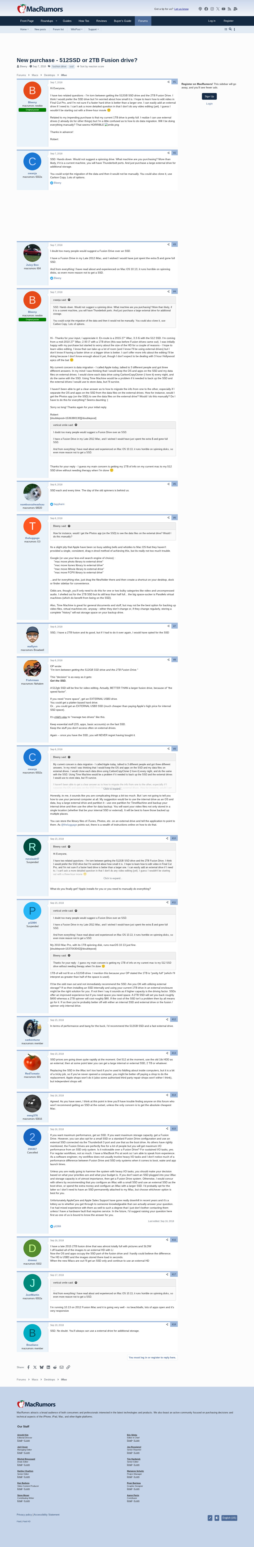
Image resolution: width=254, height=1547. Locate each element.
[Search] (230, 29)
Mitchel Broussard (26, 1459)
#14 (174, 1095)
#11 (174, 902)
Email (19, 1440)
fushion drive (59, 66)
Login (209, 103)
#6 (174, 517)
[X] (218, 9)
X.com (27, 1440)
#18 (174, 1324)
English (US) (229, 1517)
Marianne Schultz (135, 1471)
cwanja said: (60, 300)
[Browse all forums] (226, 29)
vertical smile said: (63, 425)
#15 (174, 1128)
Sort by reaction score (92, 66)
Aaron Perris (133, 1495)
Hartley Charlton (25, 1471)
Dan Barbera (23, 1483)
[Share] (168, 82)
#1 (174, 82)
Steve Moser (23, 1495)
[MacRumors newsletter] (235, 9)
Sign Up (209, 96)
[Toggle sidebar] (235, 29)
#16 (174, 1240)
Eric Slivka (132, 1435)
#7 (174, 626)
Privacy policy (24, 1514)
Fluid (19, 1521)
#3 (174, 244)
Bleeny (23, 66)
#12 (174, 1019)
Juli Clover (22, 1447)
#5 (174, 484)
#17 (174, 1274)
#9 (174, 749)
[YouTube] (223, 9)
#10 (174, 838)
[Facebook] (206, 9)
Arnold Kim (22, 1435)
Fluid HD (26, 1521)
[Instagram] (212, 9)
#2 (174, 153)
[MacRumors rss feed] (229, 9)
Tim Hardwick (133, 1459)
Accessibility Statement (47, 1514)
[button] (45, 20)
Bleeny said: (60, 526)
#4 (174, 291)
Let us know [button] (181, 8)
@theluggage (69, 824)
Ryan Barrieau (134, 1483)
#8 (174, 659)
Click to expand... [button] (113, 788)
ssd (71, 66)
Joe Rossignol (134, 1447)
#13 (174, 1053)
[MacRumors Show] (200, 9)
